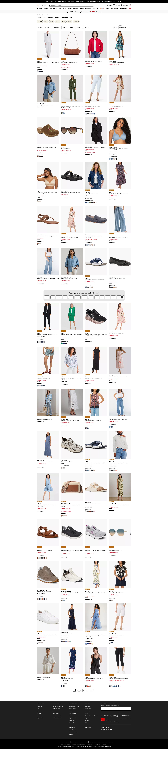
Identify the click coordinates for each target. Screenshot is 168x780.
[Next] (57, 44)
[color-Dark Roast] (40, 156)
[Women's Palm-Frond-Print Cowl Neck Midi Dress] (120, 487)
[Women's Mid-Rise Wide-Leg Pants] (48, 402)
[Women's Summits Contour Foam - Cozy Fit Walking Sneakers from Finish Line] (72, 532)
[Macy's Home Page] (41, 5)
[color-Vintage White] (86, 114)
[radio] (38, 71)
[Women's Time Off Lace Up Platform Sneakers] (48, 617)
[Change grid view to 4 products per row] (114, 27)
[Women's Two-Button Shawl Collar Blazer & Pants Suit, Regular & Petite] (72, 88)
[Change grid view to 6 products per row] (116, 27)
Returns (38, 715)
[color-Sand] (92, 287)
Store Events (71, 725)
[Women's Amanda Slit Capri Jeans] (96, 88)
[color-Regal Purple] (64, 343)
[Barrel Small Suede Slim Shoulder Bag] (72, 44)
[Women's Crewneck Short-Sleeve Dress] (96, 360)
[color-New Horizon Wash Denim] (64, 600)
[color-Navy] (86, 287)
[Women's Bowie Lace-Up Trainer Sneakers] (72, 574)
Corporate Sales (88, 708)
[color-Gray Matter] (64, 468)
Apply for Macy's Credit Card (58, 706)
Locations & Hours (72, 708)
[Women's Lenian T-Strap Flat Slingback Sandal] (48, 219)
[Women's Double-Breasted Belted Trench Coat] (96, 130)
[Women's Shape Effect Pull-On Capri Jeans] (120, 660)
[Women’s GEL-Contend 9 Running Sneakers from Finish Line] (96, 532)
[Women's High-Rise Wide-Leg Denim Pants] (120, 219)
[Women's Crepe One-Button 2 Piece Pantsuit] (48, 316)
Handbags (69, 21)
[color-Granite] (44, 342)
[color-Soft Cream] (112, 600)
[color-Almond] (38, 201)
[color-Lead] (64, 641)
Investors (86, 713)
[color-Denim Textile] (88, 470)
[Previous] (38, 44)
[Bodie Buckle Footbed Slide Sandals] (96, 487)
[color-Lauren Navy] (44, 599)
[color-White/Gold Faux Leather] (40, 642)
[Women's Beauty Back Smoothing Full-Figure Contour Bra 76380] (120, 130)
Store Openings (72, 727)
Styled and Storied (88, 727)
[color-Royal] (88, 644)
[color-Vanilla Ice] (40, 342)
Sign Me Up (116, 708)
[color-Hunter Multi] (62, 113)
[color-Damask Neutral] (114, 159)
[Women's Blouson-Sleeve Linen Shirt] (72, 261)
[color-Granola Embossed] (38, 156)
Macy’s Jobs (87, 718)
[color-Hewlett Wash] (118, 686)
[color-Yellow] (92, 644)
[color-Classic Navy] (88, 428)
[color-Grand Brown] (94, 202)
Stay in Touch (71, 722)
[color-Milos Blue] (64, 515)
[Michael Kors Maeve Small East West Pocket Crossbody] (72, 487)
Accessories (76, 21)
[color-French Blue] (66, 641)
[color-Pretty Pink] (94, 511)
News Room (87, 720)
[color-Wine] (90, 644)
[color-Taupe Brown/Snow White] (38, 599)
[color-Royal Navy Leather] (86, 245)
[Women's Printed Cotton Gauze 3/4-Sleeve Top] (72, 360)
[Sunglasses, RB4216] (72, 130)
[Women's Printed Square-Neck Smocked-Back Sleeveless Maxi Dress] (96, 574)
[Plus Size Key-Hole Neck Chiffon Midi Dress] (120, 175)
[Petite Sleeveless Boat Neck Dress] (120, 44)
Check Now (116, 721)
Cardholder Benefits (56, 708)
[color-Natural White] (38, 71)
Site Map (86, 722)
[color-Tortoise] (44, 558)
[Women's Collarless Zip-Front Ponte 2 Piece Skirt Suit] (72, 316)
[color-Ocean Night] (112, 287)
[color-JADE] (70, 641)
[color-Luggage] (62, 515)
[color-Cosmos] (86, 202)
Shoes (63, 21)
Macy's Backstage (72, 713)
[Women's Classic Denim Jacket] (96, 175)
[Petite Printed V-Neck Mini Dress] (120, 88)
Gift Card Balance (56, 713)
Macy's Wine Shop (72, 718)
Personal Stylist (71, 720)
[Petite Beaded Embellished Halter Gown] (48, 445)
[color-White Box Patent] (86, 511)
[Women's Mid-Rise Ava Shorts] (48, 360)
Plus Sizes (40, 21)
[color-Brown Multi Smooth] (62, 600)
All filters (120, 293)
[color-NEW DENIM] (86, 644)
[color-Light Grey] (46, 599)
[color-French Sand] (90, 686)
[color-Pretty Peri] (88, 202)
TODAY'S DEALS (49, 1)
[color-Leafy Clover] (90, 202)
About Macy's (87, 706)
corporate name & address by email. (104, 746)
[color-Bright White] (40, 386)
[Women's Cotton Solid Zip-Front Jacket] (96, 44)
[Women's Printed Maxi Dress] (72, 660)
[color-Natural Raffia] (46, 558)
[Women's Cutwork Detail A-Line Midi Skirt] (72, 402)
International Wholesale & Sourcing (91, 715)
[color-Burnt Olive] (64, 686)
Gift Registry (71, 734)
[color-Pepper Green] (62, 343)
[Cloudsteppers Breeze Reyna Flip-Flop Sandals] (96, 445)
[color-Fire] (88, 686)
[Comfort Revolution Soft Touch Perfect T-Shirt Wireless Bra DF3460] (48, 175)
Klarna (38, 708)
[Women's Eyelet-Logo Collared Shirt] (48, 88)
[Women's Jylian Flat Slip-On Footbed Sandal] (72, 175)
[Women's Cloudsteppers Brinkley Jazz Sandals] (96, 261)
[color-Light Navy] (62, 641)
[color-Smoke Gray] (110, 600)
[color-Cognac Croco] (38, 243)
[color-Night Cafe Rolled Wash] (44, 386)
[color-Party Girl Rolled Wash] (42, 386)
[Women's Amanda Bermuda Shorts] (120, 617)
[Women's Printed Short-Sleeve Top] (120, 574)
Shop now (99, 11)
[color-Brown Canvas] (94, 245)
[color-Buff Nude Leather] (92, 245)
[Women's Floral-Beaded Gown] (72, 617)
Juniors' (51, 21)
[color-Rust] (86, 428)
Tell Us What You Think (73, 732)
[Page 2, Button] (94, 690)
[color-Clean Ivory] (110, 470)
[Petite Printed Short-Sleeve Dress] (120, 316)
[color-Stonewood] (90, 114)
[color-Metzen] (94, 114)
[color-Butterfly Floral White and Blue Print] (92, 114)
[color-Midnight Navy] (40, 71)
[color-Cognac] (38, 558)
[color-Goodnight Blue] (112, 159)
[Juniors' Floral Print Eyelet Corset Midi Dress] (120, 360)
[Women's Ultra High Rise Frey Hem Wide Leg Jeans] (48, 261)
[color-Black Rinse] (110, 686)
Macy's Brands (71, 715)
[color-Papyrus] (116, 287)
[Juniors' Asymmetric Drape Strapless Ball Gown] (96, 617)
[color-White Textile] (90, 470)
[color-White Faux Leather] (38, 642)
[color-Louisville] (116, 686)
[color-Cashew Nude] (114, 287)
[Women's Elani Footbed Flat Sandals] (48, 532)
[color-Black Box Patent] (88, 511)
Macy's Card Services (57, 715)
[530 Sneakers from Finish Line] (72, 445)
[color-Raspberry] (66, 515)
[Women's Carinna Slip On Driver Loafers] (96, 219)
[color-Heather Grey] (114, 470)
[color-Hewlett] (112, 642)
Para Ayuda (39, 713)
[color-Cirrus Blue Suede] (88, 245)
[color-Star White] (118, 159)
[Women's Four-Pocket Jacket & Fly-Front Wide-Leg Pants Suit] (48, 44)
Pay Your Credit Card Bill (57, 718)
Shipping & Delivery (40, 718)
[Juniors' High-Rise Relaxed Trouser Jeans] (120, 402)
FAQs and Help (39, 706)
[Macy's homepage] (37, 15)
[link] (48, 66)
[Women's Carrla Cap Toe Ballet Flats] (120, 261)
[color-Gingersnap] (112, 427)
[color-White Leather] (90, 245)
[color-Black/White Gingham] (92, 511)
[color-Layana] (110, 427)
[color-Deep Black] (92, 202)
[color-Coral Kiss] (116, 470)
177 (91, 690)
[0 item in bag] (130, 5)
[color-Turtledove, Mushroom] (62, 468)
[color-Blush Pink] (68, 641)
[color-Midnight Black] (116, 159)
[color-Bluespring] (110, 159)
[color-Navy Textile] (86, 470)
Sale (40, 14)
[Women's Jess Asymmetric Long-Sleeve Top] (120, 445)
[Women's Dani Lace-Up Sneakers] (48, 574)
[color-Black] (42, 71)
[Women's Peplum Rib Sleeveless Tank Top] (96, 660)
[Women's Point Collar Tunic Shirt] (48, 660)
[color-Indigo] (42, 342)
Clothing (57, 21)
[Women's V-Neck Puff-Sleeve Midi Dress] (72, 219)
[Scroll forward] (122, 297)
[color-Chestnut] (90, 511)
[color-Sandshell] (40, 201)
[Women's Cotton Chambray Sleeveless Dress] (48, 487)
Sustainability (87, 725)
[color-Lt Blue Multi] (64, 113)
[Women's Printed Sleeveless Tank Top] (96, 402)
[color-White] (40, 243)
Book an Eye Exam (72, 729)
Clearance (44, 14)
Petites (46, 21)
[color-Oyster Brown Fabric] (42, 642)
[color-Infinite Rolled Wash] (38, 386)
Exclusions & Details (109, 721)
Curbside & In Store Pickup (74, 706)
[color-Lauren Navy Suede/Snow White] (40, 599)
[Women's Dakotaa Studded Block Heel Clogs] (48, 130)
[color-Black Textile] (92, 470)
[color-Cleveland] (114, 686)
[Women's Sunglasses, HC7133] (120, 532)
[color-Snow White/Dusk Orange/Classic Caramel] (42, 599)
